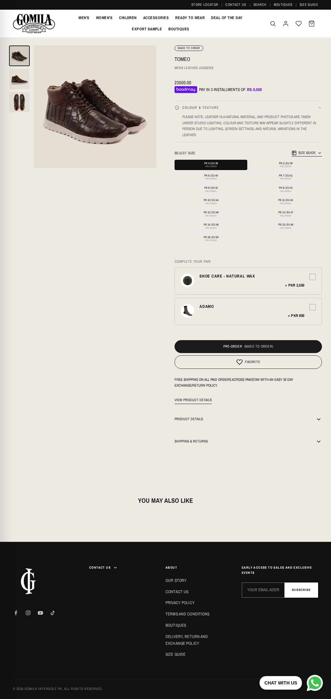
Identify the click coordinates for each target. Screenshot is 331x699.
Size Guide (309, 4)
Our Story (176, 580)
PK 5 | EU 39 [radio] (286, 164)
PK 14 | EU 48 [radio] (211, 226)
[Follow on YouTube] (40, 613)
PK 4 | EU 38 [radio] (211, 164)
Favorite (253, 362)
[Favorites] (298, 23)
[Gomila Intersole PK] (29, 581)
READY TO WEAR (190, 17)
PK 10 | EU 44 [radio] (211, 201)
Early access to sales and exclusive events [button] (277, 570)
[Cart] (311, 23)
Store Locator (204, 4)
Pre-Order (232, 346)
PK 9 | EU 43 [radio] (286, 189)
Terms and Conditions (188, 614)
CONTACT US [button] (100, 567)
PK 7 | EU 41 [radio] (286, 177)
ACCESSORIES (156, 17)
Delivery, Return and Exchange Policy (187, 640)
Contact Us (235, 4)
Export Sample (147, 29)
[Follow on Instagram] (28, 613)
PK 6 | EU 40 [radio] (211, 177)
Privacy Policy (180, 602)
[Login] (285, 23)
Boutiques (283, 4)
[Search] (272, 23)
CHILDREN (128, 17)
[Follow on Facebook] (16, 613)
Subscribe (301, 590)
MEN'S (84, 17)
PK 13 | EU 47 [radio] (285, 213)
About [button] (171, 567)
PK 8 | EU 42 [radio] (211, 189)
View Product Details (193, 400)
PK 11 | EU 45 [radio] (285, 201)
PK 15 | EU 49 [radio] (285, 226)
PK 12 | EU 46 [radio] (211, 213)
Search (260, 4)
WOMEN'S (104, 17)
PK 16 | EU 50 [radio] (211, 238)
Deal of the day (226, 17)
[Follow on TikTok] (53, 613)
